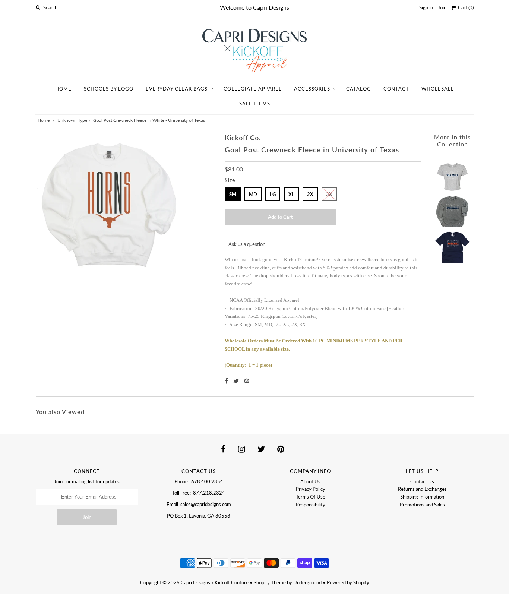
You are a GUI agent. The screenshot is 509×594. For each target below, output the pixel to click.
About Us (310, 481)
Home (63, 89)
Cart (465, 7)
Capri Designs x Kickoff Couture (215, 582)
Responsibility (310, 505)
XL (291, 194)
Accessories (312, 89)
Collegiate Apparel (253, 89)
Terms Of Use (310, 497)
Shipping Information (422, 497)
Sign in (426, 7)
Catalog (358, 89)
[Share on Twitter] (236, 380)
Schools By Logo (108, 89)
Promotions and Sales (422, 505)
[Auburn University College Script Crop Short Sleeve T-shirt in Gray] (452, 173)
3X (329, 194)
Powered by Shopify (348, 582)
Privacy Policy (310, 489)
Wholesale (437, 89)
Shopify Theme (270, 582)
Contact (396, 89)
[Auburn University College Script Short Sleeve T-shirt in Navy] (452, 245)
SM (232, 194)
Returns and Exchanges (422, 489)
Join (442, 7)
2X (310, 194)
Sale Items (254, 104)
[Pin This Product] (246, 380)
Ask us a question (246, 244)
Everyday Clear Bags (177, 89)
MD (253, 194)
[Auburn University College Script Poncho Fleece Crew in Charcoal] (452, 209)
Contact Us (422, 481)
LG (273, 194)
